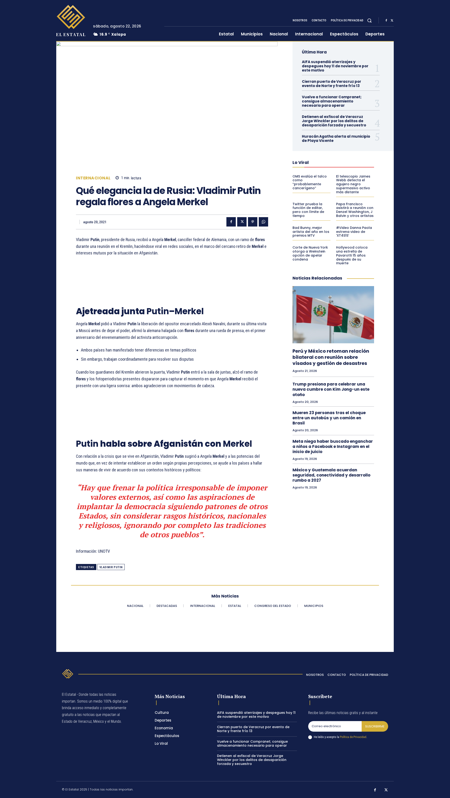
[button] (369, 20)
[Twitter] (392, 20)
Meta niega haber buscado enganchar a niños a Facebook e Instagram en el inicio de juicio (332, 446)
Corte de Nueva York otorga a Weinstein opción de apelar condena (310, 253)
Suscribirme (375, 726)
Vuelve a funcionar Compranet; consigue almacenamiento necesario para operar (332, 101)
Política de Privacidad (353, 737)
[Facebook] (386, 20)
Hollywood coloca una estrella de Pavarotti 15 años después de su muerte (352, 255)
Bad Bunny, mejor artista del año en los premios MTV (310, 231)
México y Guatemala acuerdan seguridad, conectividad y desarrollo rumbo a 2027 (331, 475)
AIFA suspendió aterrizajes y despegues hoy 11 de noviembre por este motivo (335, 66)
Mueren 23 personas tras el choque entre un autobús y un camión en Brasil (329, 418)
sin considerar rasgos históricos (166, 516)
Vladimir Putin (111, 567)
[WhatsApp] (263, 222)
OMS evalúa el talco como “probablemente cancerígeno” (309, 182)
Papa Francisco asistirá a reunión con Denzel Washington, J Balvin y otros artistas (355, 210)
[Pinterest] (252, 222)
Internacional (93, 178)
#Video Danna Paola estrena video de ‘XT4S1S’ (354, 231)
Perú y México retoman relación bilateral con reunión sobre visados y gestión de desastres (330, 357)
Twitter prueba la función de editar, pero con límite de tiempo (308, 210)
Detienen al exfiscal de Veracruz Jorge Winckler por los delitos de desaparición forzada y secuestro (334, 121)
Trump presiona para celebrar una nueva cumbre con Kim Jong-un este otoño (330, 389)
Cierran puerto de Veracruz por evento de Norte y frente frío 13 (331, 83)
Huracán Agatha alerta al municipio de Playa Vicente (336, 138)
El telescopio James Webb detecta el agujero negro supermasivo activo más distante (353, 184)
